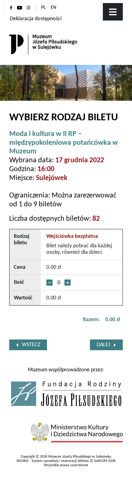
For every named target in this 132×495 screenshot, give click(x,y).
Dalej (103, 345)
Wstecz (31, 345)
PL (43, 7)
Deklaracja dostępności (36, 19)
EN (53, 7)
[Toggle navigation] (113, 12)
